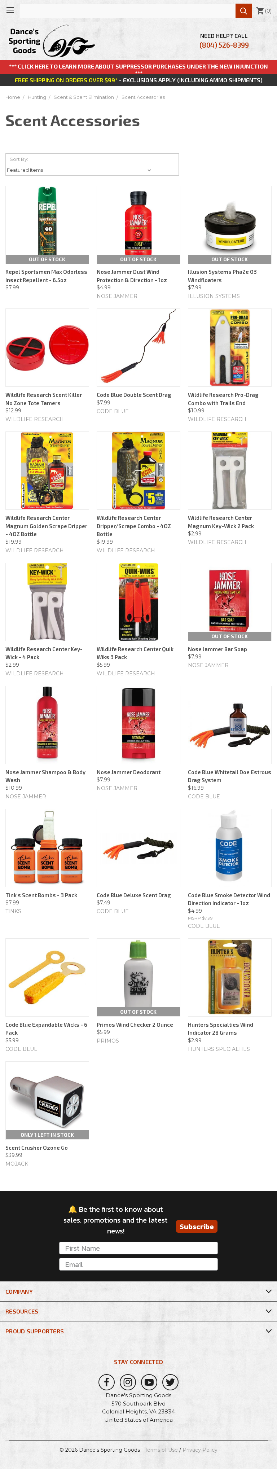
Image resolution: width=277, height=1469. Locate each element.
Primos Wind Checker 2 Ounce (135, 1024)
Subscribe (197, 1226)
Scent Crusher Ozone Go (36, 1147)
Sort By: (19, 159)
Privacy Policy (200, 1450)
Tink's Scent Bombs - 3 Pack (41, 895)
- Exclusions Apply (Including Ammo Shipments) (139, 79)
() (264, 10)
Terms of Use (161, 1450)
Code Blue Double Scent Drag (134, 394)
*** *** (138, 69)
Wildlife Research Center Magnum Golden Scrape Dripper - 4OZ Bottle (46, 525)
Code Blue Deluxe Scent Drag (134, 895)
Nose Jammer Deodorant (129, 772)
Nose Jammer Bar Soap (217, 649)
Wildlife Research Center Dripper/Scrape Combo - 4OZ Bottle (134, 525)
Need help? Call (224, 40)
